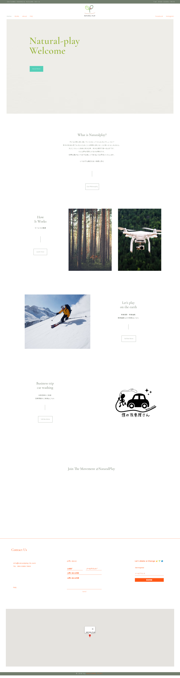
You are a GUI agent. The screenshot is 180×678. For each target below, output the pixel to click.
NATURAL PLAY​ (94, 673)
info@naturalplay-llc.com (24, 563)
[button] (92, 187)
